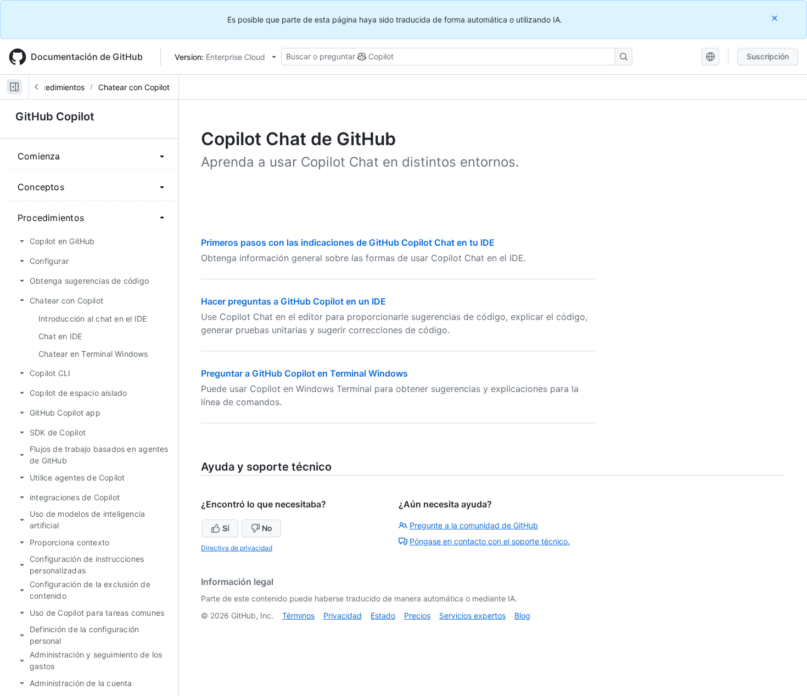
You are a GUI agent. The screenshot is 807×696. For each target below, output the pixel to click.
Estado (383, 615)
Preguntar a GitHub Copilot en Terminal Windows (304, 373)
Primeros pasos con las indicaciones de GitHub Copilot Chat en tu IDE (348, 242)
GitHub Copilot (54, 116)
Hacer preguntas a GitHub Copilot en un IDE (293, 301)
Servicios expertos (472, 615)
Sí (225, 528)
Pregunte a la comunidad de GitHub (474, 525)
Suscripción (768, 56)
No (267, 528)
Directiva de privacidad (236, 548)
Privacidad (342, 615)
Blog (522, 615)
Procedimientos (57, 87)
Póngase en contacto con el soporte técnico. (490, 541)
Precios (417, 615)
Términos (298, 615)
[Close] (775, 18)
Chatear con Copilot (134, 87)
